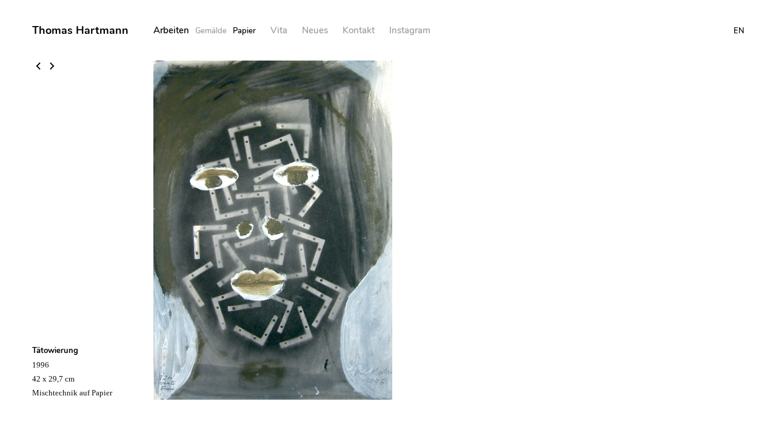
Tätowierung (55, 350)
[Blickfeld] (52, 67)
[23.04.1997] (39, 67)
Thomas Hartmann (80, 30)
